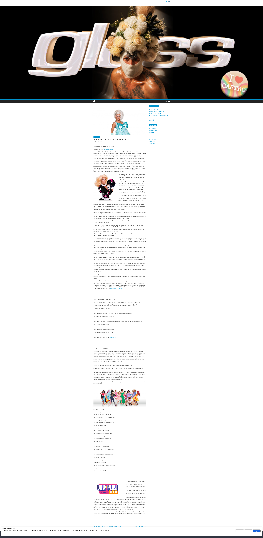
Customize (239, 531)
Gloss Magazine (107, 141)
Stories (107, 101)
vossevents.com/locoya (116, 288)
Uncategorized (152, 143)
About (126, 101)
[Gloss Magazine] (131, 6)
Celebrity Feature (153, 130)
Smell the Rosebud (153, 109)
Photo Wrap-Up (152, 139)
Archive (114, 101)
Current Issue (100, 101)
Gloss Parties (133, 101)
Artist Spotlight (152, 128)
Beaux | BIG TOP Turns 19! (155, 113)
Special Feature (152, 141)
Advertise (120, 101)
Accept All (257, 531)
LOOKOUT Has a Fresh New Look (156, 111)
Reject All (248, 531)
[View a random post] (169, 101)
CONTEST (151, 132)
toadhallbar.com (113, 337)
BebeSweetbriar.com (109, 149)
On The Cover (97, 137)
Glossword (151, 135)
